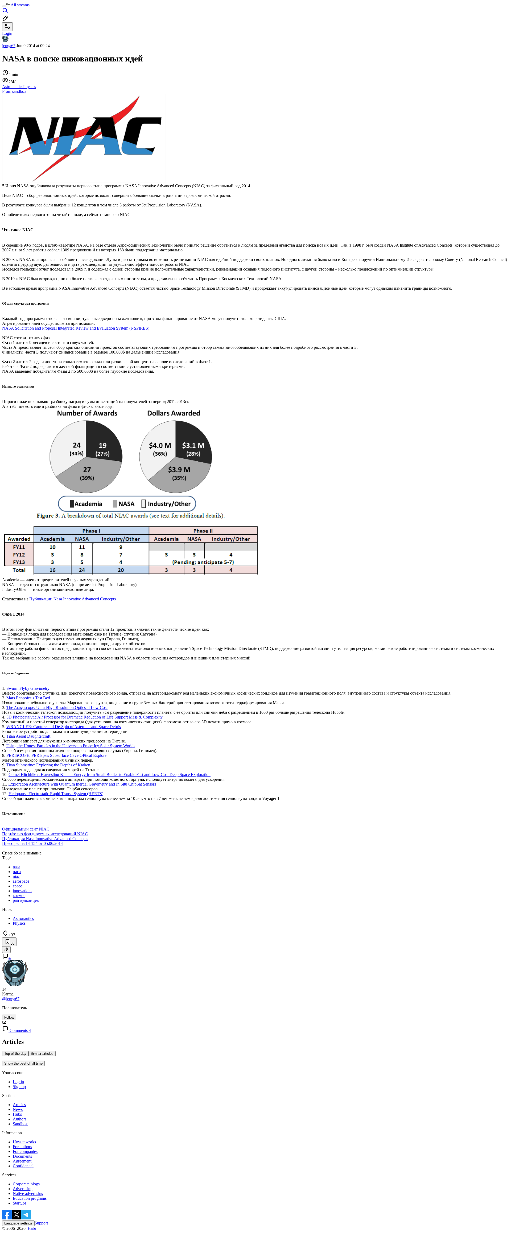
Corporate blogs (26, 1184)
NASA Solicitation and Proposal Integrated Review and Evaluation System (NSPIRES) (75, 328)
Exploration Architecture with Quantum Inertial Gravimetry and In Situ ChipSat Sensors (82, 784)
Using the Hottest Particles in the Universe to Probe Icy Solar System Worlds (70, 746)
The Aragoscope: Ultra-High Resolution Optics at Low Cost (57, 707)
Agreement (22, 1161)
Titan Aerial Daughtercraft (28, 736)
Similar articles (42, 1054)
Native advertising (28, 1193)
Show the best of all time (23, 1063)
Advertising (22, 1188)
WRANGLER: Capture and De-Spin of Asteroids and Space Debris (63, 726)
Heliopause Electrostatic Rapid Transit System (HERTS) (56, 793)
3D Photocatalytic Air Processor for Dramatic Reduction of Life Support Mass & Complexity (84, 717)
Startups (19, 1203)
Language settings (18, 1223)
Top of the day (15, 1054)
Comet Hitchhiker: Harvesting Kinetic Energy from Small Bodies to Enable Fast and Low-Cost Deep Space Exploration (110, 774)
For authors (22, 1146)
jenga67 (8, 45)
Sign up (19, 1086)
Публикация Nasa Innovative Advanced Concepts (45, 838)
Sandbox (20, 1124)
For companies (25, 1151)
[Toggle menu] (4, 6)
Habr (31, 1228)
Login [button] (7, 33)
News (18, 1109)
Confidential (23, 1166)
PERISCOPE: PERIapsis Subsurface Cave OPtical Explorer (57, 755)
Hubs (17, 1114)
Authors (19, 1119)
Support (41, 1223)
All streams (20, 5)
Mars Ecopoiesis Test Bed (28, 698)
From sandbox (14, 91)
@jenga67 (10, 999)
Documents (22, 1156)
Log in (18, 1082)
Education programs (30, 1198)
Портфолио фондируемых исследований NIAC (45, 834)
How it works (24, 1142)
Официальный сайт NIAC (26, 829)
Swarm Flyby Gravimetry (28, 688)
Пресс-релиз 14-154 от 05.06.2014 (32, 843)
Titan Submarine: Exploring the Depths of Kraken (48, 765)
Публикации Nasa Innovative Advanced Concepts (72, 599)
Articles (19, 1104)
